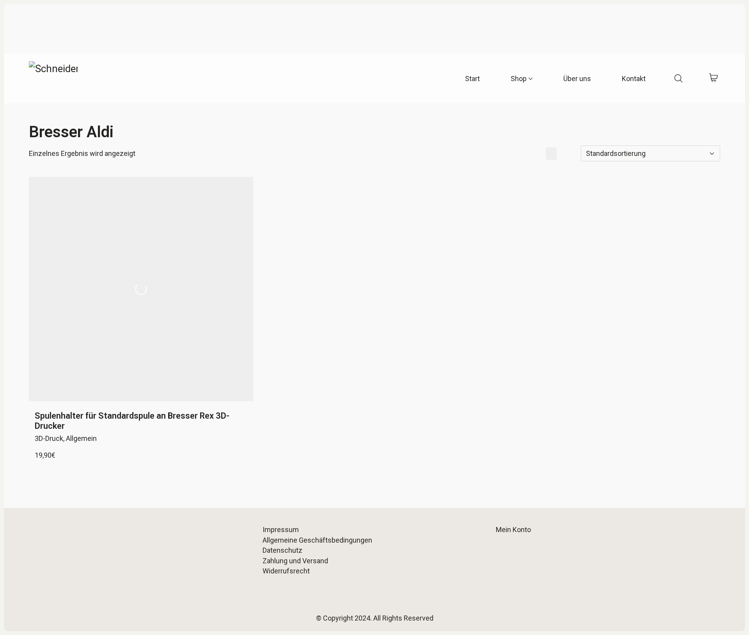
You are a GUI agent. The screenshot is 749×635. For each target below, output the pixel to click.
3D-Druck (49, 438)
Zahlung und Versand (295, 561)
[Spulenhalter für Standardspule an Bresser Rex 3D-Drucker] (141, 289)
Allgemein (81, 438)
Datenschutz (282, 550)
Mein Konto (513, 529)
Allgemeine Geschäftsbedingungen (317, 540)
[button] (536, 153)
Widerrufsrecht (286, 571)
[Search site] (678, 78)
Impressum (281, 529)
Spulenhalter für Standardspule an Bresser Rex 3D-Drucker (132, 421)
